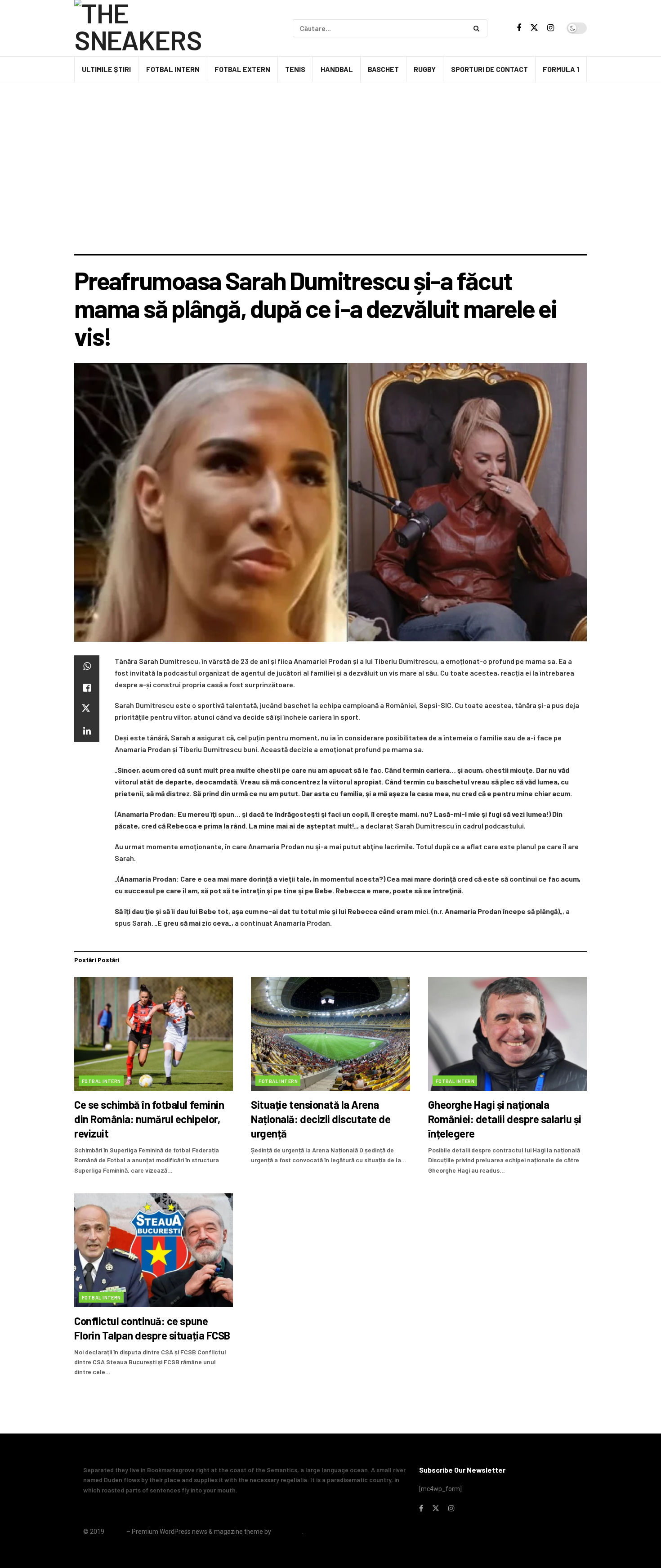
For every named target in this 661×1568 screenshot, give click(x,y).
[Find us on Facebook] (519, 28)
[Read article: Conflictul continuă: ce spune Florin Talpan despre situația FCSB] (153, 1250)
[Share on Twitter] (86, 709)
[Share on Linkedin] (86, 731)
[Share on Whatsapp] (86, 666)
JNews (115, 1531)
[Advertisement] (330, 187)
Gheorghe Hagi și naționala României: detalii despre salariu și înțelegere (504, 1119)
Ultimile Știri (106, 69)
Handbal (337, 69)
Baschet (383, 69)
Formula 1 (561, 69)
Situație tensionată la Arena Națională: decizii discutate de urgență (320, 1119)
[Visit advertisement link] (330, 107)
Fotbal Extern (242, 69)
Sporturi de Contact (489, 69)
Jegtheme (287, 1531)
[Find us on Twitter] (534, 27)
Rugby (425, 69)
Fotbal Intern (173, 69)
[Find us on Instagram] (550, 28)
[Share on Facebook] (86, 688)
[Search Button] (478, 28)
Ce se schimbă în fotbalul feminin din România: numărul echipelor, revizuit (149, 1119)
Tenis (295, 69)
